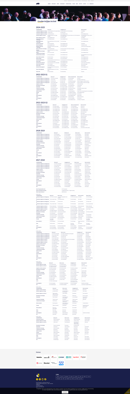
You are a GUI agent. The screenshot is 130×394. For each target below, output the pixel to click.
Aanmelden (91, 3)
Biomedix (66, 376)
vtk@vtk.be (38, 384)
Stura (81, 378)
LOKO (63, 378)
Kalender (65, 0)
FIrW (80, 376)
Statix (77, 378)
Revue (73, 378)
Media (77, 3)
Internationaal (68, 3)
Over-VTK (80, 3)
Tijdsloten (92, 0)
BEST (62, 376)
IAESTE (85, 376)
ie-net (89, 376)
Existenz (76, 376)
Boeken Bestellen (78, 0)
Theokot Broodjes (84, 0)
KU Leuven (58, 378)
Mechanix (68, 378)
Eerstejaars (54, 3)
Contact (84, 3)
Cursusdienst (62, 3)
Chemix (71, 376)
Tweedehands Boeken (71, 0)
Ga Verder (65, 392)
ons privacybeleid (81, 389)
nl (88, 3)
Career (58, 3)
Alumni (58, 376)
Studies (73, 3)
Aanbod (49, 3)
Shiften (89, 0)
